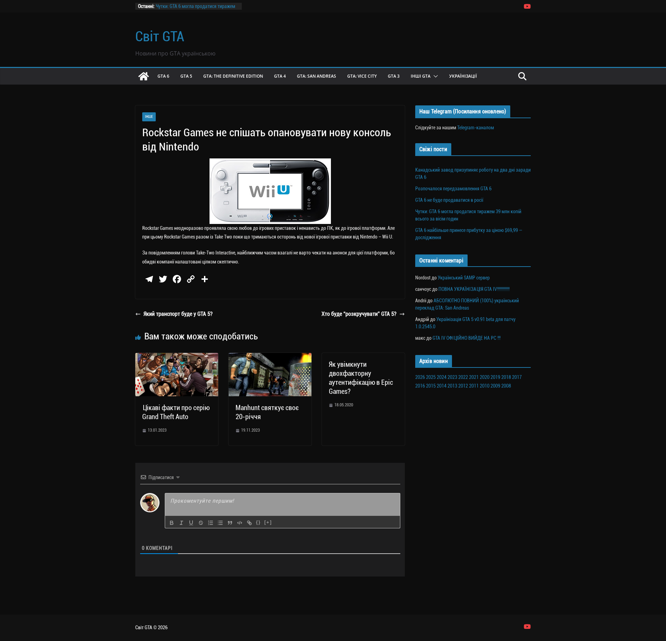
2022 (463, 377)
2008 (506, 386)
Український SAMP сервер (464, 277)
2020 (484, 377)
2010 (484, 386)
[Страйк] (201, 523)
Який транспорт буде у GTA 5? (178, 314)
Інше (149, 117)
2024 (441, 377)
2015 (431, 386)
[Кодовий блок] (240, 523)
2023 (452, 377)
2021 (474, 377)
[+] (268, 522)
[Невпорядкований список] (220, 523)
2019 (495, 377)
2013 (452, 386)
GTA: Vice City (362, 76)
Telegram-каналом (475, 127)
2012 (463, 386)
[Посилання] (249, 523)
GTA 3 (394, 76)
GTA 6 (163, 76)
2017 (517, 377)
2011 (474, 386)
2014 (441, 386)
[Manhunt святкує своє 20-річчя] (270, 357)
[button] (434, 76)
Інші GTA (420, 76)
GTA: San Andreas (316, 76)
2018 (506, 377)
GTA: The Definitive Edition (233, 76)
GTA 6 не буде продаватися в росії (449, 200)
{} (258, 522)
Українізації (463, 76)
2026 (420, 377)
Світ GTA (159, 36)
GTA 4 (280, 76)
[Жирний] (172, 523)
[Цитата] (230, 523)
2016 (420, 386)
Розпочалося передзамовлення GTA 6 (453, 188)
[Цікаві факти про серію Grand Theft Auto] (176, 357)
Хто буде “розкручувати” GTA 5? (359, 314)
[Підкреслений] (191, 523)
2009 (495, 386)
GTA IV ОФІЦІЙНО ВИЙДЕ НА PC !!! (467, 338)
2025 (431, 377)
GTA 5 (186, 76)
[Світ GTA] (143, 76)
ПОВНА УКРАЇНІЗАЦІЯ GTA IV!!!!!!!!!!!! (474, 289)
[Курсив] (181, 523)
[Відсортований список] (210, 523)
